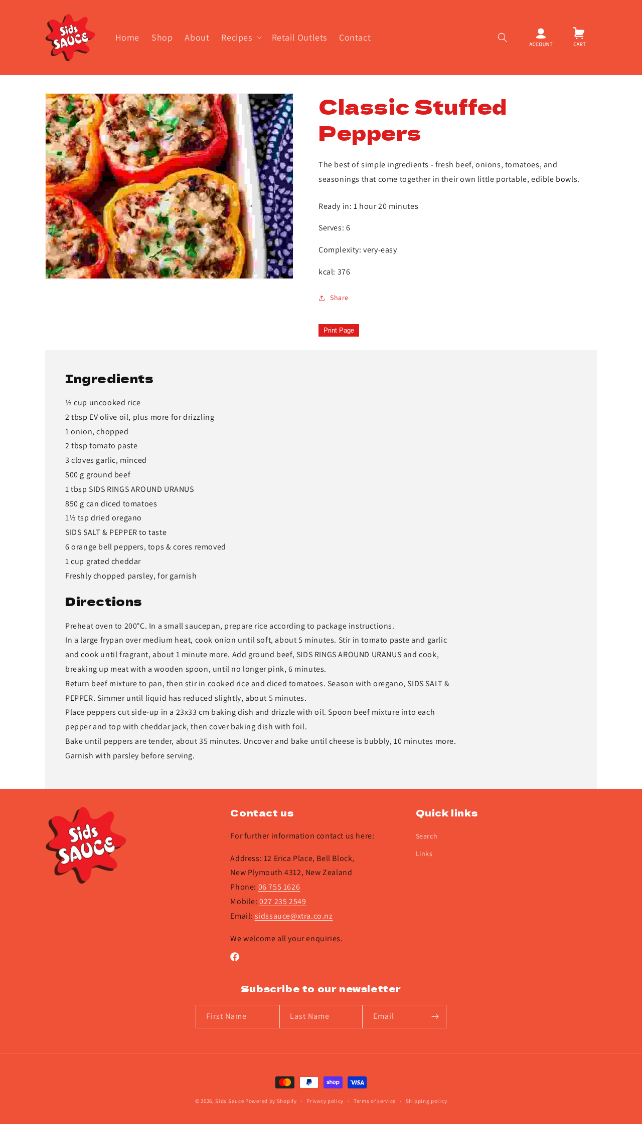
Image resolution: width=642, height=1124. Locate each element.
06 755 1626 (279, 887)
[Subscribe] (435, 1016)
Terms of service (375, 1100)
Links (424, 853)
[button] (240, 37)
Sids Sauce (229, 1100)
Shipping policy (426, 1100)
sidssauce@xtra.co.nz (294, 916)
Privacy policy (325, 1100)
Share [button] (339, 297)
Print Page (339, 330)
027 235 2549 (282, 901)
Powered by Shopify (271, 1100)
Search (427, 835)
